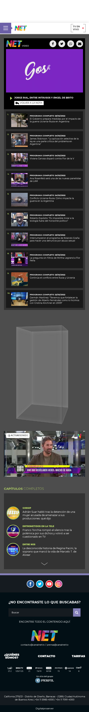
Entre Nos (29, 545)
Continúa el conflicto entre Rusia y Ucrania (52, 277)
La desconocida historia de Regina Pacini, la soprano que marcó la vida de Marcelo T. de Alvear (50, 551)
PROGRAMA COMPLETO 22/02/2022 (47, 294)
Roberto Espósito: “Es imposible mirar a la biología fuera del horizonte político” (52, 219)
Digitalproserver (45, 708)
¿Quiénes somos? (11, 656)
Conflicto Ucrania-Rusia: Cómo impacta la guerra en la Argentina (52, 199)
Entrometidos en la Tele (38, 526)
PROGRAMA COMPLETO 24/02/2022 (47, 135)
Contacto (45, 656)
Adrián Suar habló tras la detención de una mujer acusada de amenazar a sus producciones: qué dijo (49, 515)
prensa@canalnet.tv (58, 644)
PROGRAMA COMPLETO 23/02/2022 (47, 215)
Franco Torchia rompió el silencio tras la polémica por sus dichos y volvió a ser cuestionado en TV (47, 533)
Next (44, 564)
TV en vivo (76, 28)
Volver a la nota (31, 102)
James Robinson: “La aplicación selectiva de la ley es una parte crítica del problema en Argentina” (54, 141)
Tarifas (78, 656)
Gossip (27, 508)
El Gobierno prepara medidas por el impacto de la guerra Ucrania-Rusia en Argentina (55, 120)
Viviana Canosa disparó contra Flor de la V (52, 158)
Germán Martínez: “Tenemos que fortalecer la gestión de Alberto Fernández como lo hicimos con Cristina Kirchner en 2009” (54, 300)
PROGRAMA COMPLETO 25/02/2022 (47, 116)
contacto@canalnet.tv (33, 644)
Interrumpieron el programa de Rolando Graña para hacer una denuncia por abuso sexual (54, 239)
